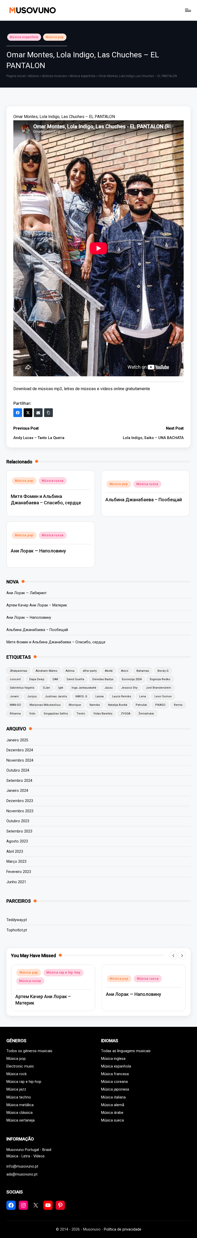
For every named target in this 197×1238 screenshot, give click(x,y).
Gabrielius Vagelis (22, 687)
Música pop (55, 37)
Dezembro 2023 (19, 801)
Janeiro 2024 (17, 790)
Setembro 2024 (19, 780)
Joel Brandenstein (158, 687)
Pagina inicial (15, 76)
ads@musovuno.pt (21, 1174)
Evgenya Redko (160, 679)
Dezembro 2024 (19, 750)
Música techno (18, 1097)
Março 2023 (16, 861)
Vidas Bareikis (102, 713)
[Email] (38, 412)
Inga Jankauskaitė (84, 687)
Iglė (60, 687)
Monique (75, 705)
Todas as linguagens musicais (126, 1051)
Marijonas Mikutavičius (45, 705)
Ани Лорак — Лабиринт (26, 593)
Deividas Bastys (102, 679)
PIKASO (160, 705)
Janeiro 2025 (17, 740)
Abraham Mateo (46, 671)
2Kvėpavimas (18, 671)
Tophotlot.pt (16, 930)
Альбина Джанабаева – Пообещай (143, 499)
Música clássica (19, 1113)
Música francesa (115, 1074)
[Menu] (187, 10)
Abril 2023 (14, 851)
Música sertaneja (20, 1120)
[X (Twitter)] (28, 412)
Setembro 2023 (19, 831)
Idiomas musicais (54, 76)
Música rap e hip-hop (23, 1082)
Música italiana (113, 1097)
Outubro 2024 (17, 770)
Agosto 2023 (17, 841)
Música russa (53, 481)
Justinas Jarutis (56, 696)
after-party (90, 671)
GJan (46, 687)
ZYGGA (125, 713)
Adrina (70, 671)
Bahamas (142, 671)
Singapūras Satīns (56, 713)
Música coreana (114, 1082)
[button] (173, 955)
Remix (178, 705)
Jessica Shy (129, 687)
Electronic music (20, 1066)
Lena (142, 696)
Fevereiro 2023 (18, 872)
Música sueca (112, 1120)
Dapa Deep (36, 679)
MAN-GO (15, 705)
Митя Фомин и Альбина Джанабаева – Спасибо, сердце (55, 642)
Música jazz (16, 1089)
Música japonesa (115, 1089)
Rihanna (15, 713)
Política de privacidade (122, 1229)
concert (15, 679)
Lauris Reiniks (121, 696)
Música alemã (112, 1105)
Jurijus (32, 696)
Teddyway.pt (16, 920)
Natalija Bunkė (117, 705)
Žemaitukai (146, 713)
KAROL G (81, 696)
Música (33, 76)
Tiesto (80, 713)
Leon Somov (163, 696)
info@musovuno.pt (22, 1166)
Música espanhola (24, 37)
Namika (95, 705)
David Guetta (75, 679)
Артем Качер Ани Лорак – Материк (36, 605)
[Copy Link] (48, 412)
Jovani (14, 696)
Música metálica (20, 1105)
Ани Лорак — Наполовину (38, 550)
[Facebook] (17, 412)
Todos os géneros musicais (29, 1051)
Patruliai (141, 705)
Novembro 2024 (19, 760)
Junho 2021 (16, 882)
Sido (32, 713)
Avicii (124, 671)
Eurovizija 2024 (132, 679)
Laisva (99, 696)
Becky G (163, 671)
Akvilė (109, 671)
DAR (55, 679)
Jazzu (108, 687)
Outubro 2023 (17, 821)
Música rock (16, 1074)
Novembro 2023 (19, 811)
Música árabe (112, 1113)
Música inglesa (113, 1058)
